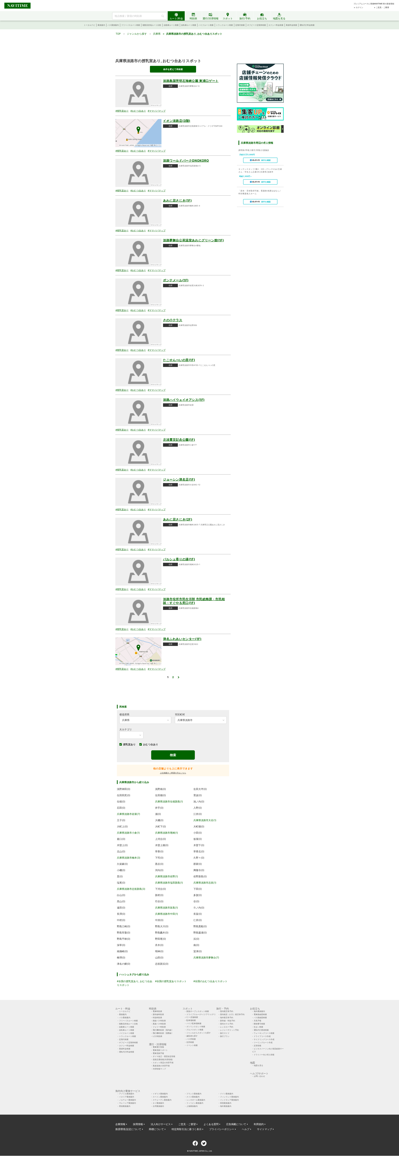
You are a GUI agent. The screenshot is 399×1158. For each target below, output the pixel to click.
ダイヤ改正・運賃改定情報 (164, 1056)
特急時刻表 (157, 1017)
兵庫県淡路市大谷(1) (204, 820)
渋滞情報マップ (159, 1069)
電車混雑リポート (160, 1050)
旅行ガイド (224, 1033)
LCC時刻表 (157, 1036)
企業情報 (120, 1124)
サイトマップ (264, 1129)
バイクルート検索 (206, 25)
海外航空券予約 (226, 1017)
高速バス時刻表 (159, 1024)
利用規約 (259, 1124)
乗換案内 (101, 25)
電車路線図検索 (260, 1014)
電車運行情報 (158, 1047)
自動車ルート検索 (171, 25)
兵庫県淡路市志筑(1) (204, 882)
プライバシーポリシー (221, 1129)
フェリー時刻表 (159, 1027)
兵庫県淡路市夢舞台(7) (206, 957)
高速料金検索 (291, 25)
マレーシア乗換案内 (127, 1103)
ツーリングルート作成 (263, 1042)
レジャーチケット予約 (229, 1030)
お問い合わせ (259, 1076)
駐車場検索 (191, 1020)
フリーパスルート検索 (130, 25)
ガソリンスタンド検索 (195, 1026)
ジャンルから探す (137, 33)
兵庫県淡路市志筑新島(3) (131, 888)
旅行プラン (224, 1036)
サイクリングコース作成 (264, 1039)
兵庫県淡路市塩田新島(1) (169, 882)
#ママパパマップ (157, 110)
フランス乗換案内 (193, 1093)
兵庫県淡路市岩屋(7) (128, 814)
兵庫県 (157, 33)
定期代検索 (240, 25)
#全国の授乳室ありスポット (171, 981)
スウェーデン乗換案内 (162, 1100)
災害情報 (257, 1045)
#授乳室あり (122, 110)
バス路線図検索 (260, 1017)
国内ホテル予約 (226, 1024)
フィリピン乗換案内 (194, 1103)
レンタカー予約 (226, 1027)
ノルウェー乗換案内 (127, 1100)
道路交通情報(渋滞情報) (163, 1059)
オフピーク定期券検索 (256, 25)
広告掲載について (236, 1124)
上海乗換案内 (192, 1106)
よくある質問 (211, 1124)
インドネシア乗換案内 (229, 1100)
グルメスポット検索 (194, 1030)
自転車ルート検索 (188, 25)
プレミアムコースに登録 (363, 3)
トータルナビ (89, 25)
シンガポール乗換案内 (195, 1100)
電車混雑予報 (158, 1053)
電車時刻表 (157, 1011)
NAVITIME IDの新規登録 (384, 3)
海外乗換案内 (259, 1011)
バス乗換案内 (113, 25)
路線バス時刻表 (159, 1020)
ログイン (359, 7)
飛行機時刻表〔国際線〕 (163, 1033)
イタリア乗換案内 (126, 1097)
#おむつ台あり (138, 110)
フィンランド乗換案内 (229, 1097)
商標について (156, 1129)
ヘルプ (245, 1129)
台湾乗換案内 (158, 1106)
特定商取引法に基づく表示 (187, 1129)
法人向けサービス (161, 1124)
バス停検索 (191, 1039)
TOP (118, 33)
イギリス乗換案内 (160, 1093)
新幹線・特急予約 (227, 1020)
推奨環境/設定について (128, 1129)
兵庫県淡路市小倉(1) (128, 832)
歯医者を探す (192, 1036)
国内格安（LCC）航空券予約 (232, 1014)
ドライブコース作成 (262, 1036)
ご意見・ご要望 (382, 7)
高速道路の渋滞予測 (161, 1066)
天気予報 (257, 1020)
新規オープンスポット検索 (197, 1011)
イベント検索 (192, 1045)
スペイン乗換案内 (160, 1097)
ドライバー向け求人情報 (264, 1054)
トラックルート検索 (224, 25)
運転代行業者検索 (261, 1030)
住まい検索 (258, 1027)
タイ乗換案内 (158, 1103)
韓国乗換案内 (225, 1103)
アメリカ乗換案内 (126, 1093)
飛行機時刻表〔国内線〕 (163, 1030)
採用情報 (138, 1124)
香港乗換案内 (124, 1106)
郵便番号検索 (259, 1024)
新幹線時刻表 (158, 1014)
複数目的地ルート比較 (151, 25)
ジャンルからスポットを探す (198, 1033)
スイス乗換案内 (193, 1097)
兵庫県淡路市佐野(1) (166, 876)
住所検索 (190, 1042)
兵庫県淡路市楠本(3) (128, 857)
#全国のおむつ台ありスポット (210, 981)
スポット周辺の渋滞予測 (163, 1062)
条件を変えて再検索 (173, 69)
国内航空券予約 (226, 1011)
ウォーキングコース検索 (264, 1033)
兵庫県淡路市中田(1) (166, 913)
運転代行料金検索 (307, 25)
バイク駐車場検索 (193, 1023)
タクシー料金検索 (275, 25)
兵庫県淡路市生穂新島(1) (169, 801)
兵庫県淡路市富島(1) (166, 907)
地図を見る (258, 1065)
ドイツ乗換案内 (226, 1093)
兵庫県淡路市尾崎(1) (166, 832)
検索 (173, 755)
